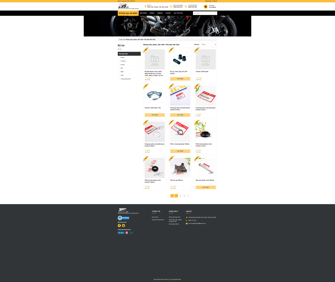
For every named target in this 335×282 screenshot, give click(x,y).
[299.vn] (128, 6)
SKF (121, 68)
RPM (121, 71)
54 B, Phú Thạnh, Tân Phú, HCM (157, 7)
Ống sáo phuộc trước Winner (205, 180)
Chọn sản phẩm (155, 78)
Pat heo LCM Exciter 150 (153, 108)
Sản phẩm (143, 13)
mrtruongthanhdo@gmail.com (197, 223)
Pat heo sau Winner (176, 180)
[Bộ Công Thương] (123, 218)
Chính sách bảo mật (174, 217)
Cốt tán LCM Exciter (202, 71)
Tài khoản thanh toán (158, 219)
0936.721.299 (192, 220)
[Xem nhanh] (154, 59)
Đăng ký (215, 1)
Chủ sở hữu (155, 217)
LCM (121, 75)
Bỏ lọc (120, 49)
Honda (152, 13)
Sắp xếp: (196, 44)
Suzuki (168, 13)
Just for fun (178, 13)
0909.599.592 (177, 7)
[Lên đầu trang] (332, 196)
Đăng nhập (208, 1)
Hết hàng (180, 78)
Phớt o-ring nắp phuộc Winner (179, 144)
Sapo (179, 279)
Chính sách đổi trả (174, 224)
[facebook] (119, 225)
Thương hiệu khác (125, 79)
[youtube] (123, 225)
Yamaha (160, 13)
